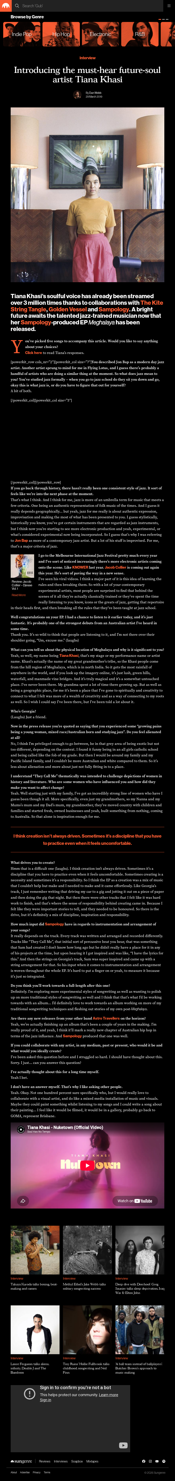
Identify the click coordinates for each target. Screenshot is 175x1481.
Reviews (44, 1461)
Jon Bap (122, 362)
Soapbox (77, 1461)
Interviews (61, 1461)
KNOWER (80, 567)
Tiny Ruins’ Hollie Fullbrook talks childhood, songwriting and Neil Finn (86, 1368)
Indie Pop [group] (22, 34)
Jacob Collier (115, 567)
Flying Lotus (98, 368)
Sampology (114, 309)
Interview (88, 58)
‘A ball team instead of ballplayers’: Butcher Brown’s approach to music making (139, 1368)
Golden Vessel (68, 309)
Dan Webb (95, 92)
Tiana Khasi (69, 655)
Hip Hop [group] (61, 34)
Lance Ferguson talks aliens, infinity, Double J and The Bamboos (30, 1368)
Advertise (25, 1472)
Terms (47, 1472)
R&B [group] (140, 34)
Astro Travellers (106, 1018)
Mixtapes (92, 1461)
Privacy (37, 1472)
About (14, 1472)
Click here (33, 352)
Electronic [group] (100, 34)
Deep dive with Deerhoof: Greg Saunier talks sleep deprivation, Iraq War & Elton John (139, 1288)
